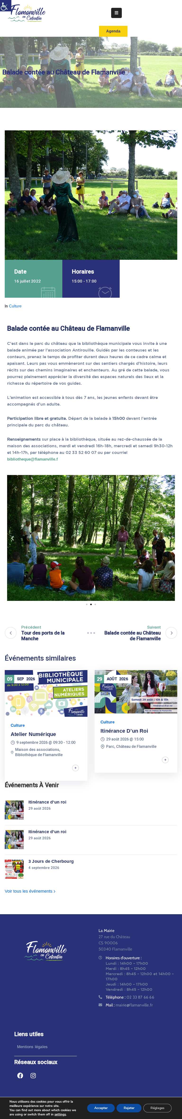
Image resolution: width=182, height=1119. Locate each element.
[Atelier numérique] (46, 693)
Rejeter (129, 1108)
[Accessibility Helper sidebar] (5, 5)
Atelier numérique (33, 734)
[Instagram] (33, 1075)
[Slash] (91, 632)
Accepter (101, 1108)
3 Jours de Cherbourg (51, 861)
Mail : (129, 1005)
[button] (12, 538)
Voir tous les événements (29, 891)
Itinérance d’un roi (124, 731)
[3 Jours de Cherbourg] (14, 869)
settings (60, 1114)
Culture (15, 306)
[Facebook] (20, 1075)
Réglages (157, 1108)
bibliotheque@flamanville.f (32, 459)
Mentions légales (32, 1047)
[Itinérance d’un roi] (136, 691)
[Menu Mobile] (116, 13)
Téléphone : (130, 997)
